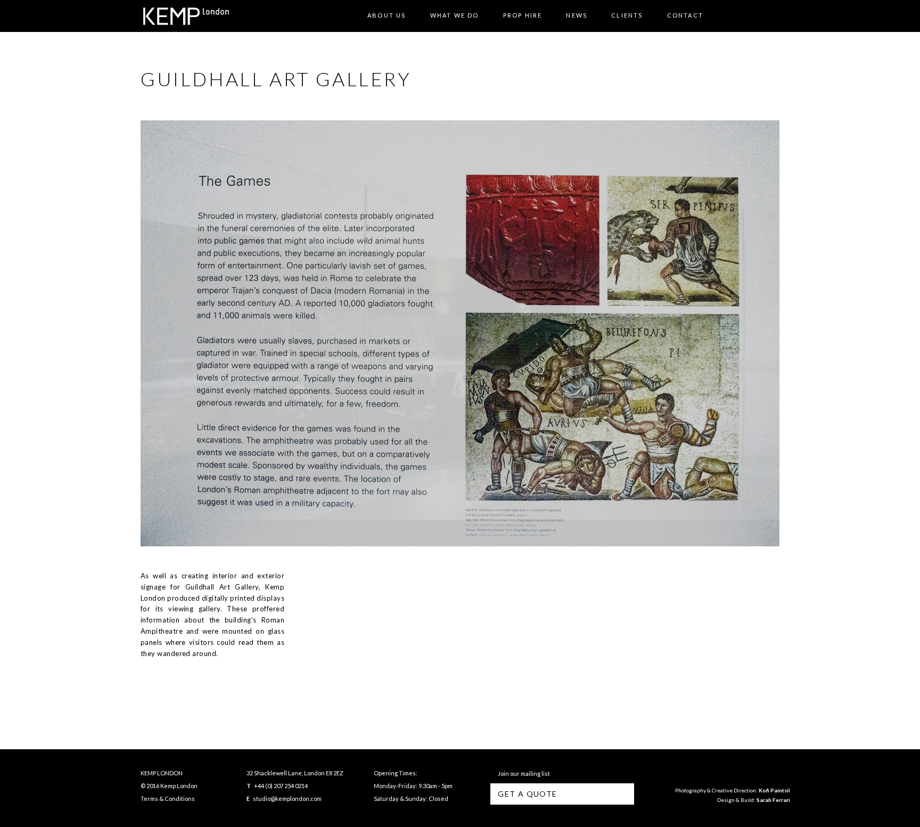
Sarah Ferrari (773, 800)
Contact (685, 15)
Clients (627, 15)
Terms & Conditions (168, 798)
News (576, 15)
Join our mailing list (523, 773)
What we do (454, 15)
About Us (386, 15)
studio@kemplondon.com (287, 798)
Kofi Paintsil (774, 790)
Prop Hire (523, 15)
